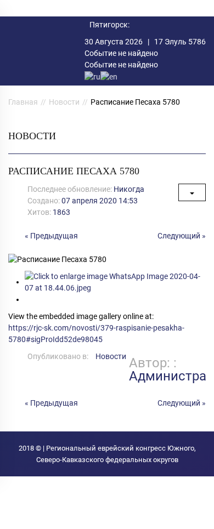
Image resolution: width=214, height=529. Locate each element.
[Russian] (92, 76)
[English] (108, 76)
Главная (23, 102)
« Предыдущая (51, 235)
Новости (64, 102)
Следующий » (181, 235)
